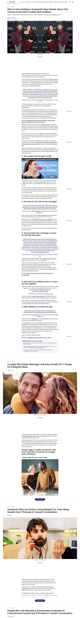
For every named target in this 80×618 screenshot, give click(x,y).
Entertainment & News (40, 2)
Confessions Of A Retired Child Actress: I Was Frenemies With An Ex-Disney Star (40, 343)
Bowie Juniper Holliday (38, 296)
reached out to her (43, 182)
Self (31, 2)
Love (20, 2)
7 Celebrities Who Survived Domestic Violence (39, 337)
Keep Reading (40, 499)
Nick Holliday (35, 211)
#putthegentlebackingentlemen (42, 290)
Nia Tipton (9, 515)
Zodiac (22, 2)
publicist (49, 219)
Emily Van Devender (11, 17)
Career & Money (57, 2)
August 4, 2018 (49, 294)
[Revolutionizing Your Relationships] (12, 2)
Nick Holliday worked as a (40, 219)
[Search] (70, 2)
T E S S (33, 100)
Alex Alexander (10, 616)
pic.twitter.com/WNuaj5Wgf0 (40, 291)
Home (8, 6)
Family (34, 2)
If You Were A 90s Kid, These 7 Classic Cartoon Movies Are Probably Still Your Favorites (38, 350)
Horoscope (27, 2)
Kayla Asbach (10, 370)
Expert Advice (64, 2)
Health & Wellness (49, 2)
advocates (35, 319)
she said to (47, 106)
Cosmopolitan (25, 107)
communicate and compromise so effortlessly (34, 436)
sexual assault (45, 124)
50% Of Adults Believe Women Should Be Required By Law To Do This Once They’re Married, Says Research (40, 347)
